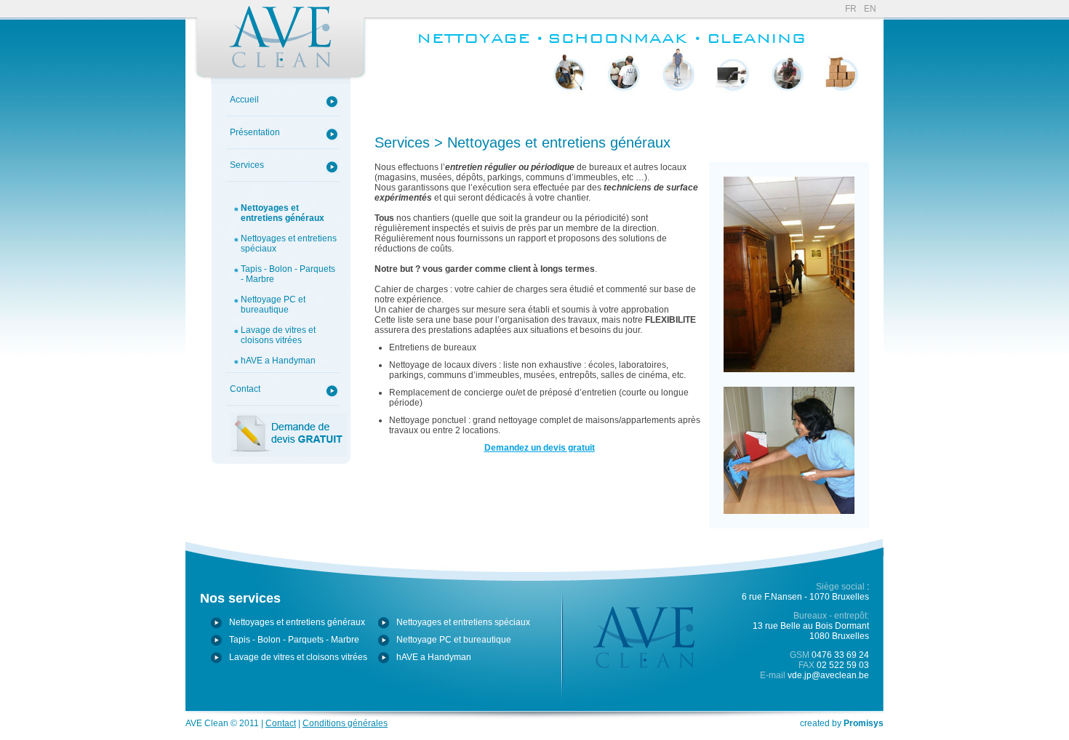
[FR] (479, 47)
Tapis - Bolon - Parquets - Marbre (288, 274)
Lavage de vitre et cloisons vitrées (787, 115)
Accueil (244, 99)
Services (247, 165)
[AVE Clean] (280, 42)
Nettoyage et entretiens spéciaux (623, 110)
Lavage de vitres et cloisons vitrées (278, 335)
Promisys (864, 723)
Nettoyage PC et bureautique (273, 304)
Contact (245, 389)
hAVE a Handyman (278, 360)
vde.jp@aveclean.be (828, 675)
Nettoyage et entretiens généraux (569, 110)
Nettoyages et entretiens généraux (282, 213)
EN (870, 9)
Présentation (255, 132)
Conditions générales (345, 723)
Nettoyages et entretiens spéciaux (289, 243)
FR (851, 9)
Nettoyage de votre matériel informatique (733, 110)
